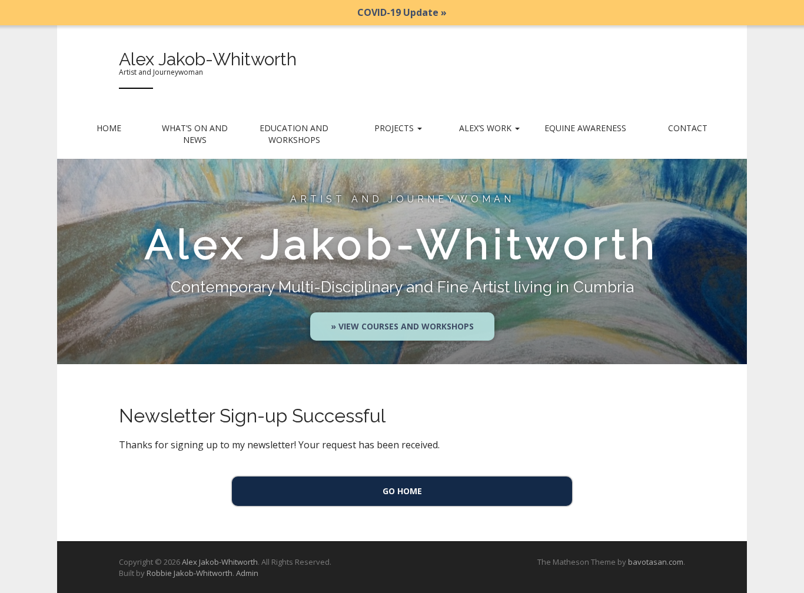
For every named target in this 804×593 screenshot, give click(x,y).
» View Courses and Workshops (402, 326)
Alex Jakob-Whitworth (208, 59)
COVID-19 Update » (402, 12)
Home (109, 128)
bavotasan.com (655, 562)
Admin (247, 573)
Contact (687, 128)
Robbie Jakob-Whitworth (189, 573)
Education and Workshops (294, 133)
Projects (395, 128)
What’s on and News (195, 133)
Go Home (402, 491)
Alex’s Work (486, 128)
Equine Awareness (585, 128)
